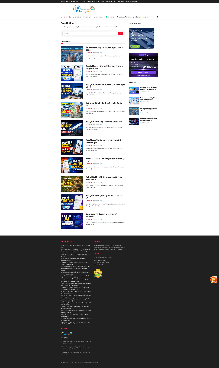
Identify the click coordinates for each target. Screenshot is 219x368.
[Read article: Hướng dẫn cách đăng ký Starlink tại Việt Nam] (72, 128)
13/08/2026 (96, 163)
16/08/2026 (96, 89)
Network (68, 1)
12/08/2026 (96, 182)
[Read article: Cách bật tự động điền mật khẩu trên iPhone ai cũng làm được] (72, 73)
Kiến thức (63, 1)
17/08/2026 (96, 71)
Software (78, 1)
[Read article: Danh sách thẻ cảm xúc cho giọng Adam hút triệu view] (72, 165)
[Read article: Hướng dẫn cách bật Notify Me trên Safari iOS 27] (72, 202)
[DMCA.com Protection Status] (98, 273)
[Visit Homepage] (84, 9)
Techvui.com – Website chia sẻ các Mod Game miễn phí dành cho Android (76, 268)
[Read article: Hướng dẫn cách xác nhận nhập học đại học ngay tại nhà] (72, 91)
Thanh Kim (89, 71)
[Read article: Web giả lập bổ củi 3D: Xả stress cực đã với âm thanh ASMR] (72, 184)
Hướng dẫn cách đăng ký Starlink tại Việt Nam (104, 121)
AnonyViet (89, 52)
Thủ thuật (83, 1)
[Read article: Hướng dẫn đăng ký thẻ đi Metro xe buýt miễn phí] (72, 110)
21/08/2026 (143, 91)
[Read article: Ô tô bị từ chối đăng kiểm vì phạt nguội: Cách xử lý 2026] (72, 54)
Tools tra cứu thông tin (118, 1)
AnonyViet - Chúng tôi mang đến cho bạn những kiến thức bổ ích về (80, 362)
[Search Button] (157, 17)
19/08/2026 (96, 52)
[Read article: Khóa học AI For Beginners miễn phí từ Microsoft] (72, 221)
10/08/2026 (96, 200)
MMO (146, 17)
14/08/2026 (96, 124)
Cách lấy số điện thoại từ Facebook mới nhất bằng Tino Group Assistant (75, 251)
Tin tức (98, 1)
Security (73, 1)
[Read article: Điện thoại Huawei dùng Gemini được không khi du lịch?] (134, 121)
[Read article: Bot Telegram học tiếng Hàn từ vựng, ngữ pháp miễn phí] (134, 100)
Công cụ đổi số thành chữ (131, 1)
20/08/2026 (143, 101)
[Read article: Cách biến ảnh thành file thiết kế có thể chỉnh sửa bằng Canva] (134, 90)
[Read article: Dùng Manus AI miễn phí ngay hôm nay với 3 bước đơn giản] (72, 147)
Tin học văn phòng (91, 1)
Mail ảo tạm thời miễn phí (106, 1)
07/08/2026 (96, 219)
